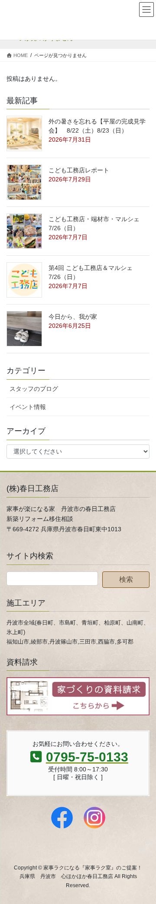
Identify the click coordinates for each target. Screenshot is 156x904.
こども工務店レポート (79, 170)
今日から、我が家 (73, 316)
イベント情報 (28, 406)
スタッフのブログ (34, 388)
